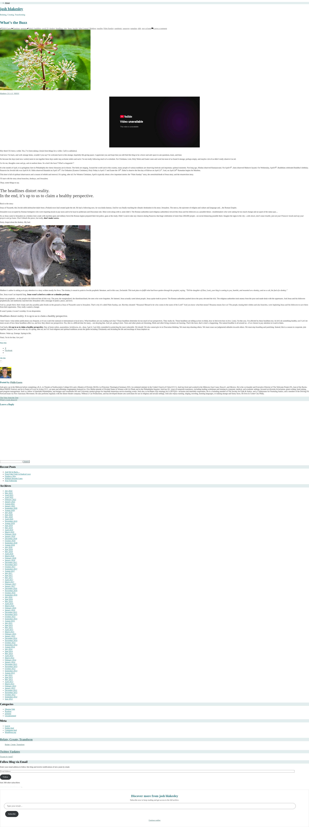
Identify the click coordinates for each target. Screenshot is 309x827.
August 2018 (10, 545)
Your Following (11, 481)
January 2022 (10, 502)
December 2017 (11, 562)
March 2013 (9, 684)
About (7, 3)
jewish (75, 28)
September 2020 (11, 508)
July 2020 (8, 513)
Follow (5, 777)
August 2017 (10, 571)
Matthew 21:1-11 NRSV (9, 94)
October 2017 (10, 567)
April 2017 (9, 580)
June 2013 (9, 677)
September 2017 (11, 569)
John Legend (83, 28)
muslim (100, 28)
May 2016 (9, 601)
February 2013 (10, 686)
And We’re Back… (12, 472)
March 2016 (9, 606)
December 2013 (11, 664)
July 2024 (8, 491)
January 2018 (10, 560)
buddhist (37, 28)
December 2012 (11, 690)
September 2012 (11, 697)
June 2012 (9, 699)
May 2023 (9, 493)
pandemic (118, 28)
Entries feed (9, 728)
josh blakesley (11, 9)
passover (126, 28)
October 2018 (10, 541)
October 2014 (10, 643)
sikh (139, 28)
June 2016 (9, 599)
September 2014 (11, 645)
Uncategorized (10, 716)
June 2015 (9, 625)
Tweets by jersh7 (6, 757)
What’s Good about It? (8, 400)
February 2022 (10, 500)
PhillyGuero (6, 28)
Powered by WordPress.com (11, 787)
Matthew (92, 28)
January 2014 (10, 662)
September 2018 (11, 543)
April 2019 (9, 530)
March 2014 (9, 658)
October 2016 (10, 593)
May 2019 (9, 528)
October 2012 (10, 695)
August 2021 (10, 504)
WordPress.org (10, 732)
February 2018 (10, 558)
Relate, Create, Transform (16, 739)
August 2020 (10, 510)
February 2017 (10, 584)
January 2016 (10, 610)
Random (16, 28)
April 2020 (9, 519)
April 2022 (9, 497)
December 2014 (11, 638)
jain (65, 28)
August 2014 (10, 647)
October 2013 (10, 669)
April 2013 (9, 682)
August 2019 (10, 523)
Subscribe (12, 814)
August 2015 (10, 621)
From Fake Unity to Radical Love (18, 474)
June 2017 (9, 575)
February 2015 (10, 634)
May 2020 (9, 517)
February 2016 (10, 608)
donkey (52, 28)
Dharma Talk (10, 709)
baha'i (31, 28)
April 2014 (9, 656)
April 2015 (9, 630)
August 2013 (10, 673)
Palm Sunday (109, 28)
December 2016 (11, 588)
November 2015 (11, 614)
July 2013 (8, 675)
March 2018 (9, 556)
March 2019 (9, 532)
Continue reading (154, 820)
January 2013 (10, 688)
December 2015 (11, 612)
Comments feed (11, 730)
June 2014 (9, 651)
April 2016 (9, 604)
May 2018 (9, 552)
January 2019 (10, 536)
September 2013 (11, 671)
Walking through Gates (13, 478)
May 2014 (9, 653)
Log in (7, 726)
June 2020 (9, 515)
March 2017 (9, 582)
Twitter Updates (10, 751)
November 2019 (11, 521)
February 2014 (10, 660)
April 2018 (9, 554)
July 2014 (8, 649)
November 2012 (11, 692)
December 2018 (11, 539)
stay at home (146, 28)
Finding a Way (10, 476)
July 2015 (8, 623)
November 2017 (11, 565)
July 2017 (8, 573)
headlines (59, 28)
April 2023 (9, 495)
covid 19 (45, 28)
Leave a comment (160, 28)
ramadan (133, 28)
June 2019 (9, 526)
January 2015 (10, 636)
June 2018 (9, 549)
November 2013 (11, 666)
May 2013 (9, 679)
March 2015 (9, 632)
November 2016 (11, 591)
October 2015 (10, 617)
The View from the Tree (9, 398)
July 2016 (8, 597)
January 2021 (10, 506)
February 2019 (10, 534)
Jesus (70, 28)
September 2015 (11, 619)
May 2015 (9, 627)
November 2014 (11, 640)
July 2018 (8, 547)
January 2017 (10, 586)
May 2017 (9, 578)
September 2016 (11, 595)
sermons (24, 28)
